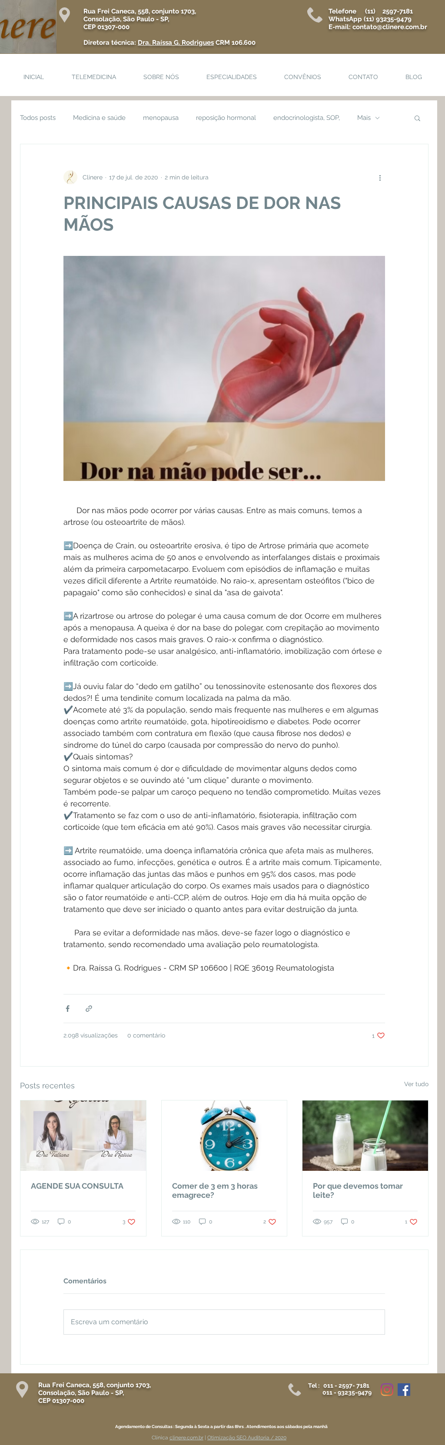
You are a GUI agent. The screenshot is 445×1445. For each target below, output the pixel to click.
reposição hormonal (226, 118)
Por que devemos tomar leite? (358, 1190)
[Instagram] (387, 1389)
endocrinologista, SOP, (306, 118)
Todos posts (38, 118)
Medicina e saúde (99, 118)
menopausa (161, 118)
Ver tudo (416, 1083)
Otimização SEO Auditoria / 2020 (246, 1438)
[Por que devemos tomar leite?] (365, 1135)
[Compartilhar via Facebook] (67, 1008)
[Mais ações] (380, 177)
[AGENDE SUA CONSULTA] (83, 1135)
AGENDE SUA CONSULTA (77, 1185)
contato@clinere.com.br (389, 27)
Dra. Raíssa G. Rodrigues (176, 42)
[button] (417, 117)
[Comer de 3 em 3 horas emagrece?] (224, 1135)
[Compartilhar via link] (89, 1008)
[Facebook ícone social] (404, 1389)
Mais (364, 118)
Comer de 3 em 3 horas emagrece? (215, 1190)
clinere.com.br (186, 1438)
